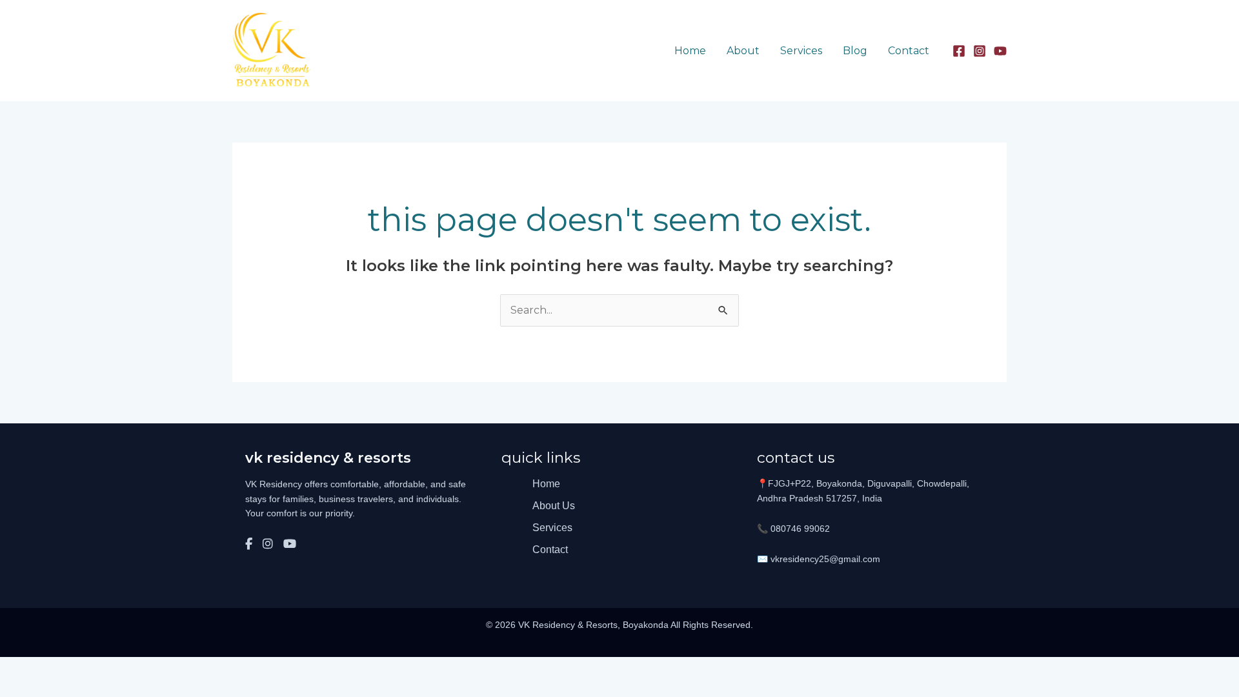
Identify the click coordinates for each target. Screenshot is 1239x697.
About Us (553, 505)
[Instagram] (979, 51)
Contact (908, 51)
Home (690, 51)
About (743, 51)
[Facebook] (958, 51)
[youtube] (1000, 51)
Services (801, 51)
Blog (855, 51)
